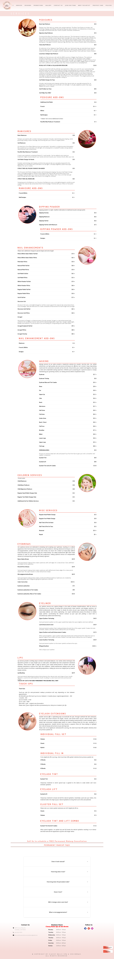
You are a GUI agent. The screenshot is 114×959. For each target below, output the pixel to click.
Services (19, 5)
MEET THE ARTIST (84, 5)
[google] (89, 928)
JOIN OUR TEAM (70, 5)
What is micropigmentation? (57, 913)
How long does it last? (57, 873)
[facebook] (85, 928)
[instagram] (92, 928)
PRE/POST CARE (98, 5)
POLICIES (109, 5)
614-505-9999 (18, 932)
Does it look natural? (57, 862)
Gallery (48, 5)
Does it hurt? (57, 893)
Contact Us (58, 5)
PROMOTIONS (38, 5)
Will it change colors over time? (57, 903)
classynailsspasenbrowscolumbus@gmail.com (26, 935)
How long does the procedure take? (57, 883)
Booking (28, 5)
